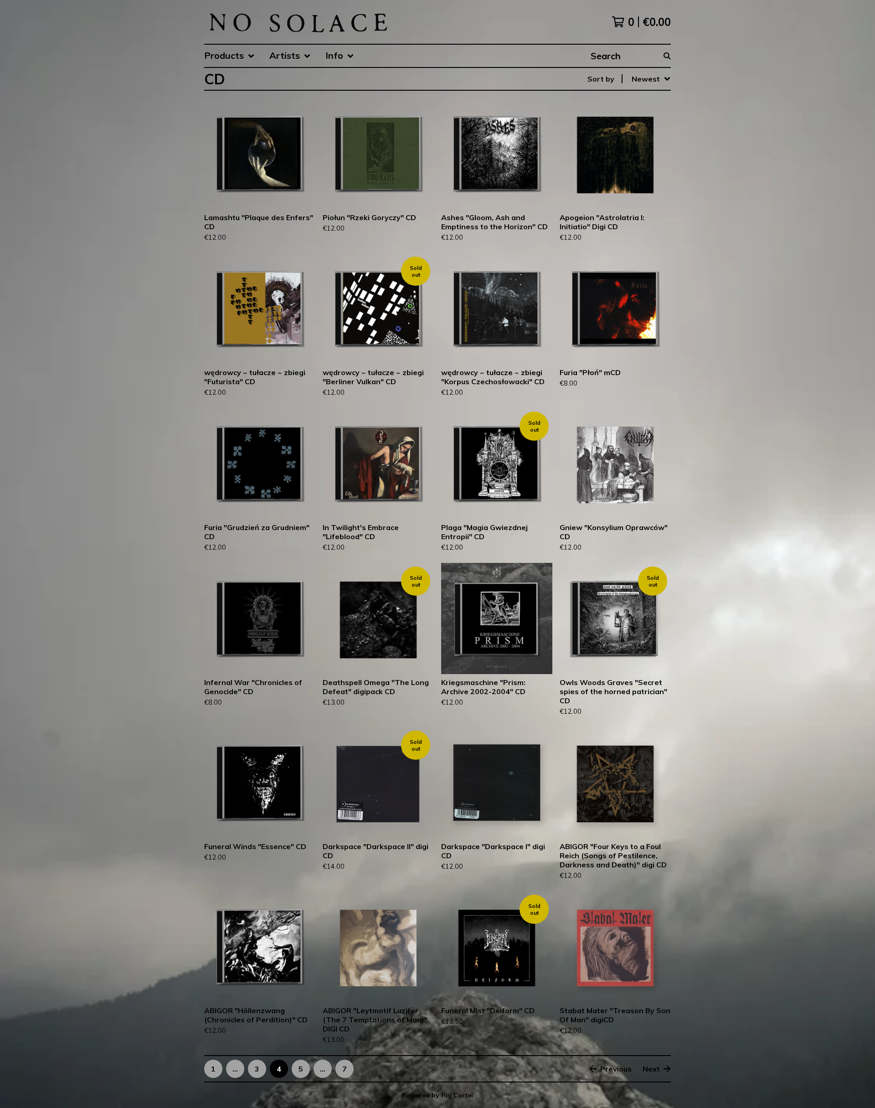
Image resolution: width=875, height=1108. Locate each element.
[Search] (667, 56)
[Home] (297, 21)
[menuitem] (229, 56)
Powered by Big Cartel (437, 1095)
